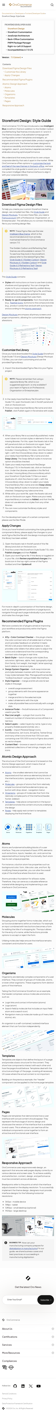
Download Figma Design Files (17, 68)
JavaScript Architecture (19, 35)
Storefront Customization (20, 32)
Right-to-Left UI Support (19, 46)
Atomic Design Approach (14, 83)
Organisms (10, 94)
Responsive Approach (13, 105)
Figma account (9, 217)
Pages (8, 101)
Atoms (8, 87)
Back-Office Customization (21, 39)
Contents (6, 64)
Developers (19, 13)
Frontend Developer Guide (35, 13)
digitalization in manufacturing (23, 1248)
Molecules (10, 90)
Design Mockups (10, 215)
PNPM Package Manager (19, 42)
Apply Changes (12, 75)
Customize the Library (15, 71)
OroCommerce (13, 1320)
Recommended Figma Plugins (17, 79)
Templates (10, 97)
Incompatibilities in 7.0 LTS (20, 49)
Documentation (8, 13)
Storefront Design (16, 28)
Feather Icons (16, 302)
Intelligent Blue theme (20, 234)
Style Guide (39, 212)
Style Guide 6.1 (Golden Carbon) (24, 259)
